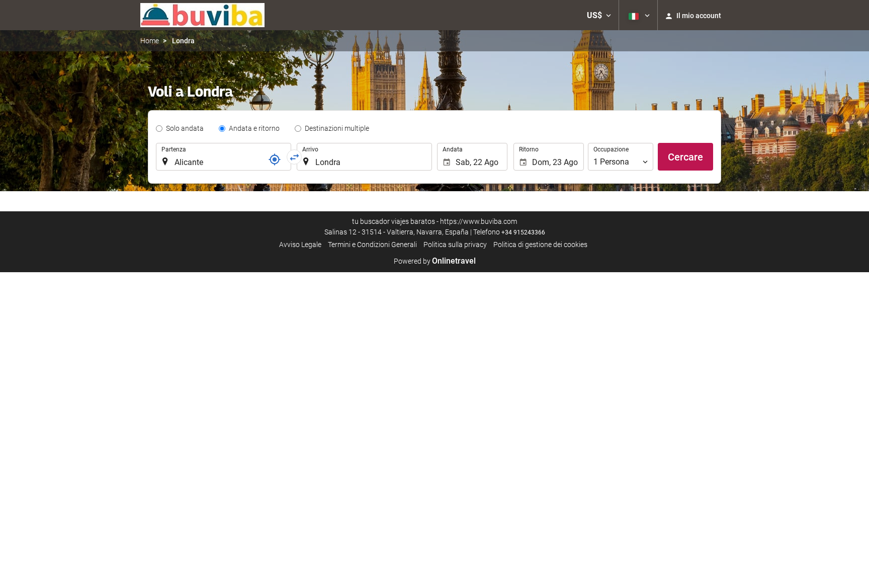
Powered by (435, 261)
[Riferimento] (274, 159)
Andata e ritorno (254, 128)
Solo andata (185, 128)
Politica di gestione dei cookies (540, 244)
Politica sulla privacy (455, 244)
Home (149, 41)
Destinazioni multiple (337, 128)
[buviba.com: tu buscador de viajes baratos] (202, 15)
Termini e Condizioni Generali (372, 244)
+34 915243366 (523, 232)
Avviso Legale (300, 244)
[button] (599, 15)
